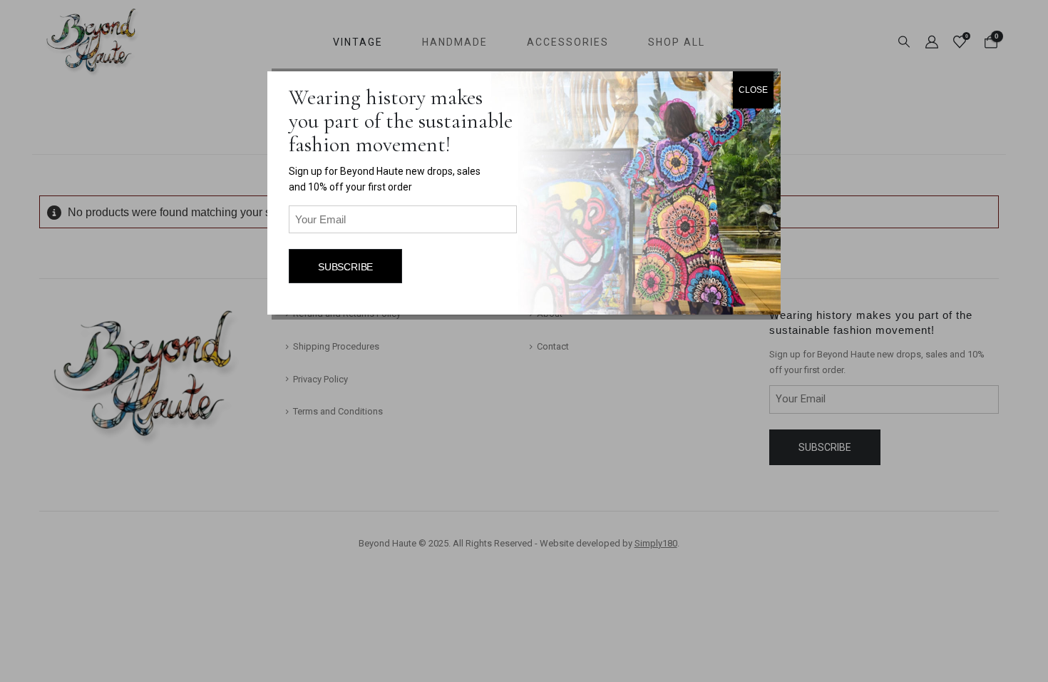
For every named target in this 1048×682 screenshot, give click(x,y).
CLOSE (753, 90)
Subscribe (345, 267)
